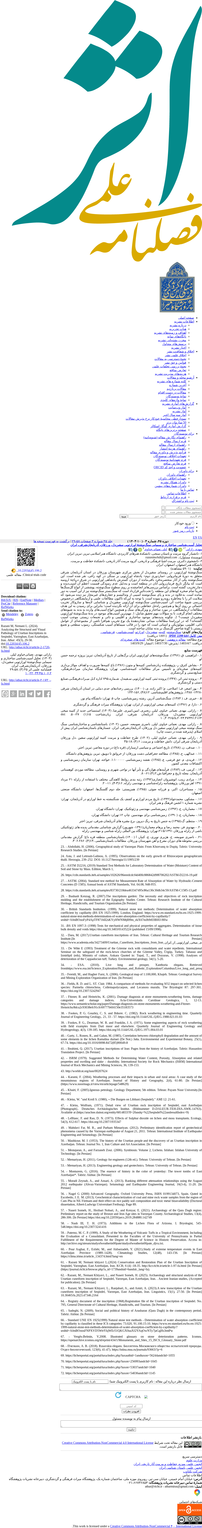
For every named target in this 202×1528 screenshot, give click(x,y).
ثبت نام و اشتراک (183, 501)
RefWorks (7, 607)
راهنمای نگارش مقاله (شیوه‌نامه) (164, 437)
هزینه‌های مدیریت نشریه (170, 373)
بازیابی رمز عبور (183, 530)
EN (195, 537)
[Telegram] (30, 693)
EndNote (26, 600)
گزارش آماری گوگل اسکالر (168, 426)
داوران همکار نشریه (173, 482)
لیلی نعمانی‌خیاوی (155, 549)
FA (200, 537)
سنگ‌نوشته (174, 632)
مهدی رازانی (194, 549)
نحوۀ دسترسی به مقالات (170, 359)
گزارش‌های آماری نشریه (178, 403)
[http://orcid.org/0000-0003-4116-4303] (140, 550)
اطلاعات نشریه (184, 321)
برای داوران (186, 471)
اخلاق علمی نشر (175, 355)
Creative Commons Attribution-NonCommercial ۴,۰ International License (156, 1526)
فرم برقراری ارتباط (173, 497)
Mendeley (12, 614)
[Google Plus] (13, 693)
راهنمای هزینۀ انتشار (173, 448)
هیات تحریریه (177, 329)
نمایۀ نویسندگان (176, 396)
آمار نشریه (179, 411)
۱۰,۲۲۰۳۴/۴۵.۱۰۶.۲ (38, 673)
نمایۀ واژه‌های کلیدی (173, 400)
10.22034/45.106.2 (17, 643)
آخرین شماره (177, 385)
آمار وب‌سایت (177, 407)
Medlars (39, 600)
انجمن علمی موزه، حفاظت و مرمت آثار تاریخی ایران (168, 1464)
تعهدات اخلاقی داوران (172, 478)
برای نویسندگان (184, 433)
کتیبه (162, 632)
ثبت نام (189, 527)
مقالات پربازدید (176, 388)
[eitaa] (5, 693)
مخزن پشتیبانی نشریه (172, 340)
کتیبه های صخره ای (132, 639)
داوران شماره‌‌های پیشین (170, 486)
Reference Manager (25, 603)
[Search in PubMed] (171, 550)
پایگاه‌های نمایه (176, 336)
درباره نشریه (178, 325)
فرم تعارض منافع (175, 463)
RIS (15, 600)
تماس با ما (187, 489)
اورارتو (140, 632)
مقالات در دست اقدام (172, 392)
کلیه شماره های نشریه (171, 381)
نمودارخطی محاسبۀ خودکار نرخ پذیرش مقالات (156, 418)
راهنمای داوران (176, 474)
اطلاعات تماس (176, 493)
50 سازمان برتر (176, 422)
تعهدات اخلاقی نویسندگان (169, 456)
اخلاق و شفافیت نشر (180, 351)
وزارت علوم (194, 1460)
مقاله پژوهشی (176, 639)
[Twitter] (39, 693)
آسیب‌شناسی (125, 632)
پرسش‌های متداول (174, 344)
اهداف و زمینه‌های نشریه (170, 332)
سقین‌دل (151, 632)
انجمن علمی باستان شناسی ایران (180, 1467)
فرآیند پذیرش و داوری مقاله (168, 452)
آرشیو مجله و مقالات (180, 377)
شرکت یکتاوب (192, 1471)
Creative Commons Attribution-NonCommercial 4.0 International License (107, 1442)
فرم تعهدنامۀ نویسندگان (170, 459)
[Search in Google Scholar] (176, 550)
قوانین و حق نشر (175, 362)
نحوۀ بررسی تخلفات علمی (169, 366)
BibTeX (6, 600)
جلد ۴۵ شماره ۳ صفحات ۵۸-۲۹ (92, 541)
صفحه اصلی (186, 317)
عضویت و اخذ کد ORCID (170, 467)
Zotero (29, 614)
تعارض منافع (178, 370)
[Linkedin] (22, 693)
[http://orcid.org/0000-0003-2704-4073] (180, 550)
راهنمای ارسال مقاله (172, 444)
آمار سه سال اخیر (174, 415)
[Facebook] (47, 693)
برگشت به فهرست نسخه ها (52, 541)
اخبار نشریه (178, 347)
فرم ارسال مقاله (175, 441)
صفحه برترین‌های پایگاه (171, 430)
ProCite (5, 603)
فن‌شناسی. (107, 632)
